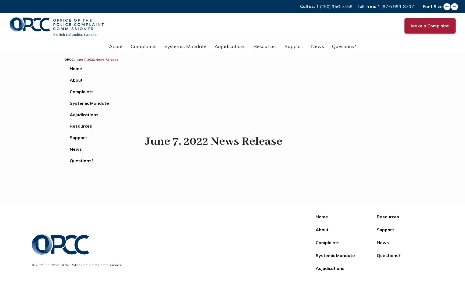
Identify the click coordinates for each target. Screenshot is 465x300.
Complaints (143, 46)
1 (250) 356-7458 (334, 6)
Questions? (344, 46)
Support (294, 46)
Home (76, 68)
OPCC (68, 59)
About (116, 46)
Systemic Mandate (185, 46)
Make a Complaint (430, 25)
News (317, 46)
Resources (265, 46)
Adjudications (229, 46)
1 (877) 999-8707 (396, 6)
